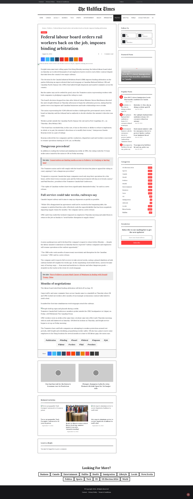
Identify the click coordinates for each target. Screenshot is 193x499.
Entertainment (89, 18)
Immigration (108, 18)
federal (85, 340)
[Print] (97, 354)
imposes (96, 340)
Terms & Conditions (63, 2)
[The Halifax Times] (96, 9)
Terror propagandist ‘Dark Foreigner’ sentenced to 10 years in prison (50, 421)
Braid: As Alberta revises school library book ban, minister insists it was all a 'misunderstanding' (77, 426)
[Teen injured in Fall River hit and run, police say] (126, 148)
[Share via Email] (92, 354)
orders (72, 345)
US (152, 18)
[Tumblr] (57, 59)
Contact (41, 2)
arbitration (51, 340)
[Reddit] (66, 59)
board (75, 340)
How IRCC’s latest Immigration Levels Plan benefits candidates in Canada (136, 76)
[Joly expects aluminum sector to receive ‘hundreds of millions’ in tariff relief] (102, 411)
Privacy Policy (50, 2)
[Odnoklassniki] (76, 59)
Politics (117, 18)
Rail (82, 345)
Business (65, 18)
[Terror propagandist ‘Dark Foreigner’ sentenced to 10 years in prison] (52, 411)
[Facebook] (43, 59)
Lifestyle (126, 18)
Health (99, 18)
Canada (48, 18)
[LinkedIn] (52, 59)
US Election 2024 (143, 18)
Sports (78, 18)
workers (92, 345)
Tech (72, 18)
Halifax (124, 212)
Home (41, 18)
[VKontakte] (71, 59)
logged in (51, 449)
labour (62, 345)
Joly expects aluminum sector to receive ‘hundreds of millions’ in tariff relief (102, 421)
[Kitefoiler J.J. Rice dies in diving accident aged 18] (126, 108)
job (106, 340)
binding (64, 340)
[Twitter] (48, 59)
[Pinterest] (62, 59)
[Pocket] (81, 59)
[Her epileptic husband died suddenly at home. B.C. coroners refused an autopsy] (126, 120)
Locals (56, 18)
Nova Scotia (126, 209)
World (133, 18)
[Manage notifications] (188, 494)
